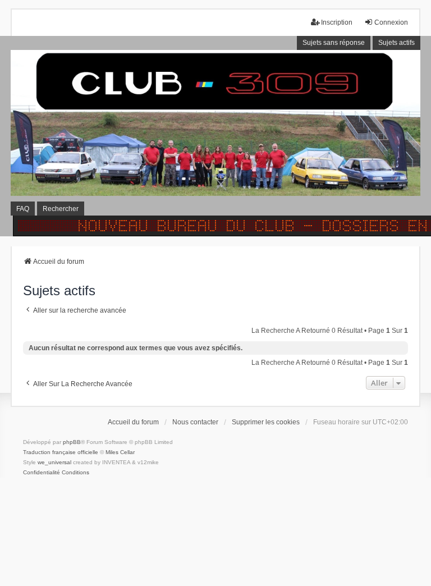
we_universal (54, 462)
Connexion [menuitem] (391, 22)
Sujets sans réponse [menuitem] (333, 43)
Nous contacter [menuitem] (195, 422)
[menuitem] (41, 473)
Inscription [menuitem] (336, 22)
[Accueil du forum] (215, 136)
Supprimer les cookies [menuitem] (266, 422)
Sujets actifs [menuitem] (396, 43)
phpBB (72, 442)
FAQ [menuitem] (22, 209)
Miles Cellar (120, 452)
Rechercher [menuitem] (61, 209)
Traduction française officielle (60, 452)
